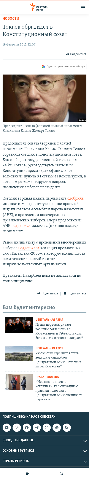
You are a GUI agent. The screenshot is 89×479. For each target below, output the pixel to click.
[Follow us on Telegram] (37, 428)
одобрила (75, 199)
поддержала (29, 248)
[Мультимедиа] (27, 473)
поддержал (21, 226)
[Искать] (61, 473)
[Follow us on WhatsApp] (47, 428)
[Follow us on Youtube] (7, 428)
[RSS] (67, 428)
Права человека (47, 377)
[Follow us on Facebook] (27, 428)
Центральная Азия (49, 319)
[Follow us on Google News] (56, 428)
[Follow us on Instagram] (17, 428)
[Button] (76, 54)
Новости (11, 19)
